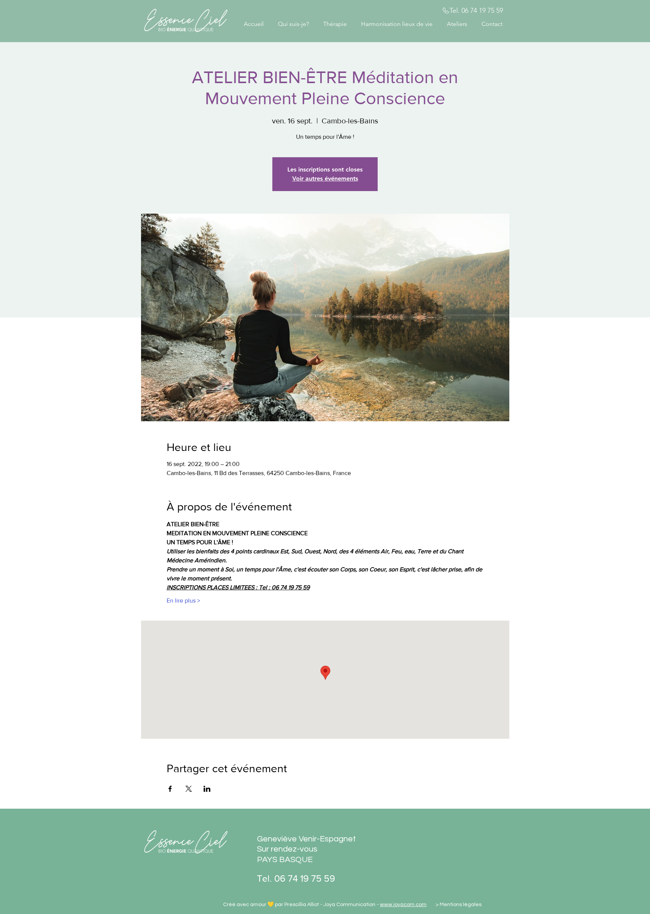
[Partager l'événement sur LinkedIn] (207, 789)
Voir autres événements (325, 178)
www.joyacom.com (403, 904)
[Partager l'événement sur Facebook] (170, 789)
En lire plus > (183, 600)
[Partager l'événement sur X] (188, 789)
